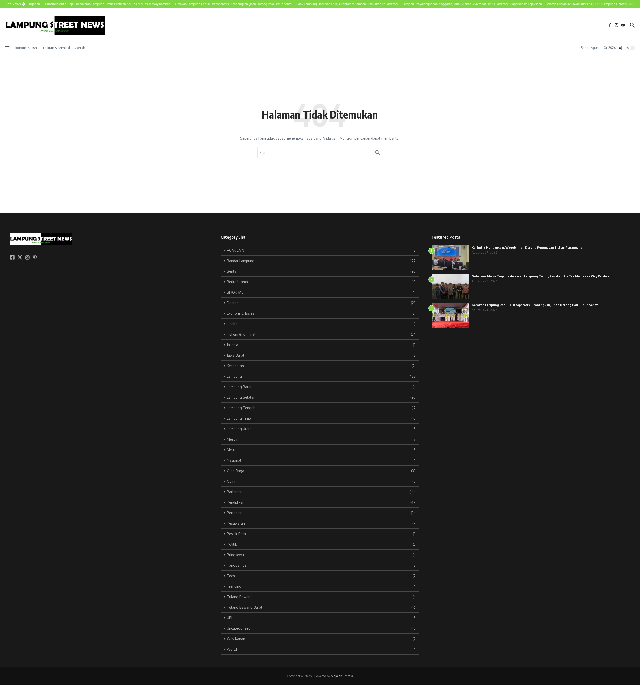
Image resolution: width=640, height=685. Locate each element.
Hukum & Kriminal (56, 48)
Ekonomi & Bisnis (27, 48)
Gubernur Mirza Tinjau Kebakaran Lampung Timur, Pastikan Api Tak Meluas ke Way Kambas (540, 276)
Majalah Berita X (342, 676)
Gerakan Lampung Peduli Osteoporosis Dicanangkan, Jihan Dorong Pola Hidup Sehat (535, 305)
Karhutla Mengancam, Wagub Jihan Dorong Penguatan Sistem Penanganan (528, 247)
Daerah (79, 48)
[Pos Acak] (620, 48)
